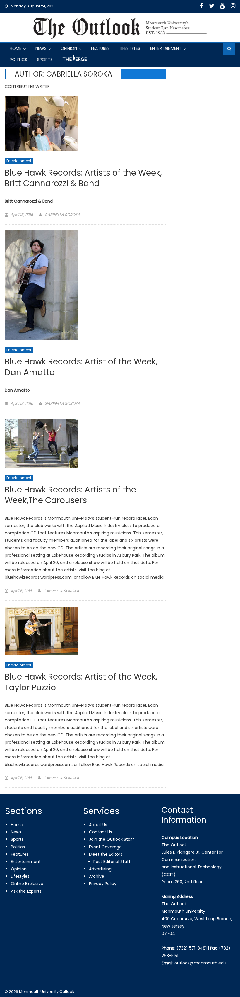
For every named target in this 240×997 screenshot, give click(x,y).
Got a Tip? (74, 60)
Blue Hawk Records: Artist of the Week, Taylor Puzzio (81, 682)
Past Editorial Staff (112, 861)
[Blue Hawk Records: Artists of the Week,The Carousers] (85, 443)
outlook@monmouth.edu (200, 963)
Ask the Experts (26, 891)
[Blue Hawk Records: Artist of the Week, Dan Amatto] (85, 285)
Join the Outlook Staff (111, 839)
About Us (98, 825)
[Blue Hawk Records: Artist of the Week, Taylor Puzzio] (85, 631)
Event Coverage (105, 847)
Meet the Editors (105, 854)
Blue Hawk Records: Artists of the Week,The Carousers (70, 495)
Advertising (100, 869)
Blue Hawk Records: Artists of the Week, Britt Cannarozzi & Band (83, 178)
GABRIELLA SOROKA (62, 215)
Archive (96, 876)
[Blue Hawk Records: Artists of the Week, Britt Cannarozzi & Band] (85, 123)
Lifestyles (130, 48)
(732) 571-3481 (191, 948)
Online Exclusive (27, 883)
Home (15, 48)
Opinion (69, 48)
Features (100, 48)
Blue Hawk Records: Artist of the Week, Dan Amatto (81, 367)
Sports (45, 59)
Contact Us (100, 832)
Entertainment (165, 48)
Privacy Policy (102, 883)
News (41, 48)
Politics (18, 59)
